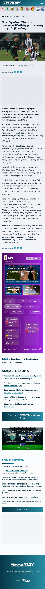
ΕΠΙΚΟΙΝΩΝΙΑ (9, 571)
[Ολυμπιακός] (2, 9)
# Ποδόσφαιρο (16, 362)
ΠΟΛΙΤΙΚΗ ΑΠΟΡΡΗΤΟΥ (22, 571)
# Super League (15, 359)
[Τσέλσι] (43, 9)
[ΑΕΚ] (12, 9)
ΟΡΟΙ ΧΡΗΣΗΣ (36, 571)
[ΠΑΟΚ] (18, 9)
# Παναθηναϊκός (31, 359)
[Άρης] (23, 9)
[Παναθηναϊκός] (7, 9)
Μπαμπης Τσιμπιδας (10, 66)
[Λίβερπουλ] (28, 9)
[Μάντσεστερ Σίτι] (38, 9)
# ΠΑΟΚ (5, 362)
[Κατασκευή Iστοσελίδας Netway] (26, 580)
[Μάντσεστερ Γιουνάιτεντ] (33, 9)
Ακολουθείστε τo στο (22, 416)
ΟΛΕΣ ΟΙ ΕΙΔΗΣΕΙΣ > (22, 509)
